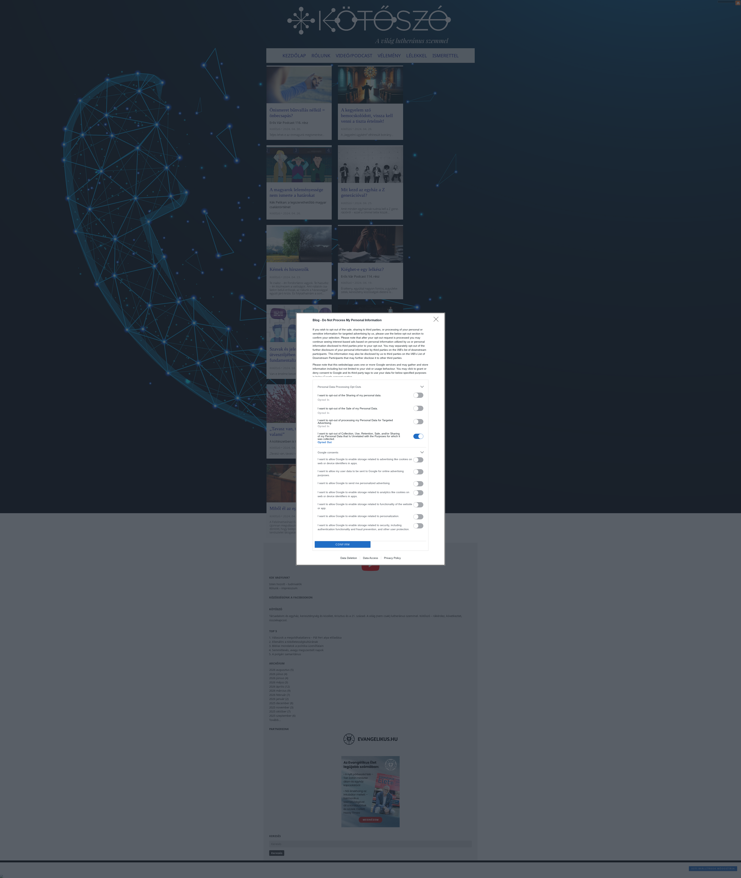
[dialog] (370, 439)
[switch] (418, 395)
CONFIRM (343, 544)
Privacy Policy (392, 557)
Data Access (370, 557)
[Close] (437, 320)
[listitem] (370, 387)
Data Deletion (348, 557)
